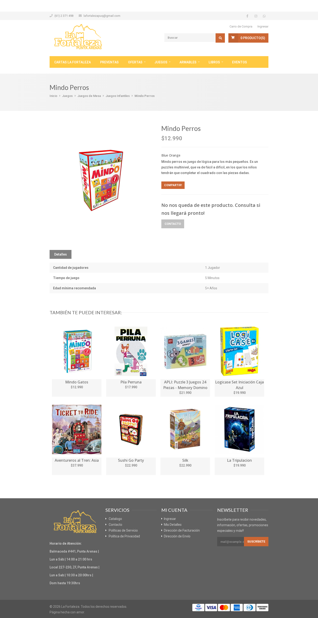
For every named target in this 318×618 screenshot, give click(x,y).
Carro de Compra (241, 26)
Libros (214, 62)
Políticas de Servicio (123, 530)
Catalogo (115, 519)
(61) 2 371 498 (63, 15)
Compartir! (173, 185)
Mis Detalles (173, 524)
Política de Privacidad (124, 536)
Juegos (161, 62)
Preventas (109, 62)
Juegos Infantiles (118, 96)
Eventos (239, 62)
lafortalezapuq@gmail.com (102, 15)
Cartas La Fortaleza (72, 62)
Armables (187, 62)
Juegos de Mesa (89, 96)
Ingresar (262, 26)
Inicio (53, 96)
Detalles (60, 254)
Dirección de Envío (177, 536)
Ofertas (135, 62)
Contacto (173, 223)
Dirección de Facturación (182, 530)
